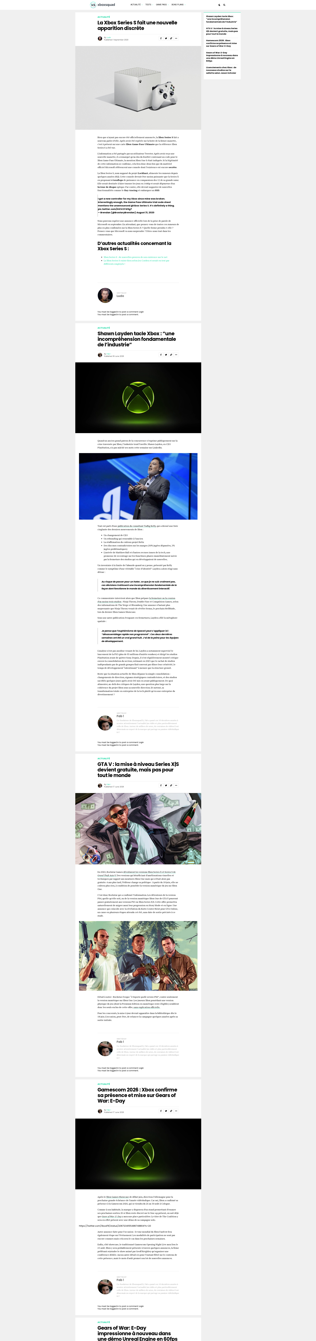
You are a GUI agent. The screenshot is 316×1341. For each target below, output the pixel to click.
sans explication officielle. (147, 1007)
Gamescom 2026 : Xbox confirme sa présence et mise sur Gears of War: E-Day (221, 43)
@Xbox (135, 205)
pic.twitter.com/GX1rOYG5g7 (115, 209)
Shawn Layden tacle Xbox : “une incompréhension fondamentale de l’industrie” (221, 19)
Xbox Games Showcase (117, 1196)
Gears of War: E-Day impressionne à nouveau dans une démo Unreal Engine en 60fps (222, 56)
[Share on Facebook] (161, 38)
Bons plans (178, 4)
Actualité (136, 4)
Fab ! (109, 354)
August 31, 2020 (145, 212)
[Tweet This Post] (166, 38)
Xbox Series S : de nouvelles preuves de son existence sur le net (135, 257)
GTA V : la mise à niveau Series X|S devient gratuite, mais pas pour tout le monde (222, 31)
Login (141, 311)
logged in (114, 314)
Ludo (109, 37)
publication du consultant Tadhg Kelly (137, 525)
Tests (148, 4)
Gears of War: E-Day (111, 1216)
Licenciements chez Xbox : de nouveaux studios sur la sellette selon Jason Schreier (221, 70)
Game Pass (161, 4)
